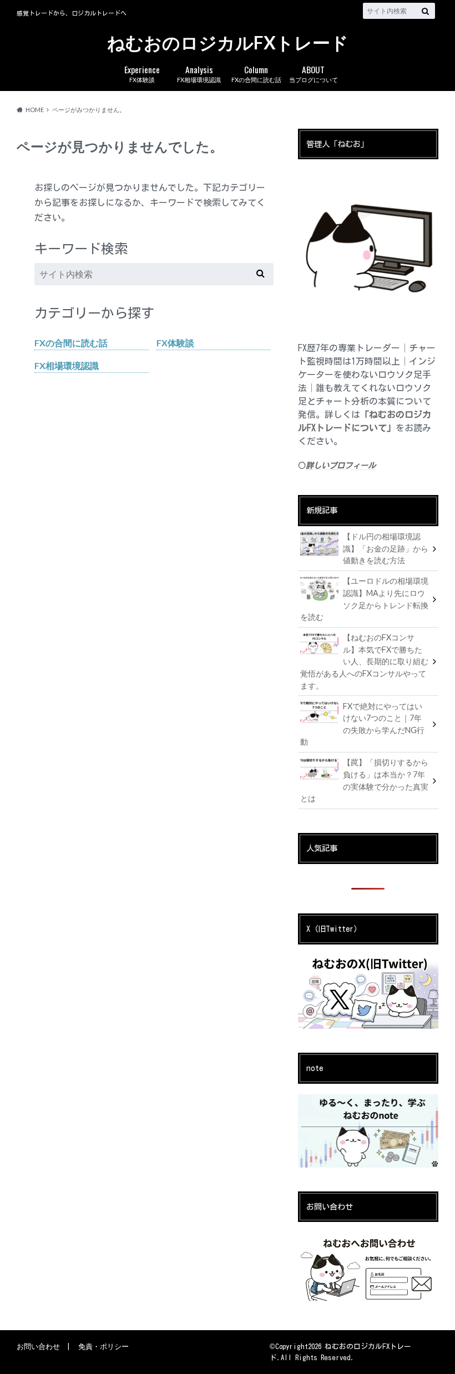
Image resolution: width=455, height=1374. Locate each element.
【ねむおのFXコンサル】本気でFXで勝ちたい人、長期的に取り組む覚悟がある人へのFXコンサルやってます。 (364, 661)
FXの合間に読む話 (256, 73)
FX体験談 (142, 73)
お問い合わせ (38, 1346)
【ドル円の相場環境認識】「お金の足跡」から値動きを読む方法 (385, 548)
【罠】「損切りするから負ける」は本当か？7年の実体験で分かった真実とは (364, 780)
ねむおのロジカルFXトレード (227, 43)
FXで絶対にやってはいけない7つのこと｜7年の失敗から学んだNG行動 (362, 724)
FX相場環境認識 (199, 73)
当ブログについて (313, 73)
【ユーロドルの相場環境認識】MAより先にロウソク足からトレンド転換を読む (364, 599)
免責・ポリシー (103, 1346)
